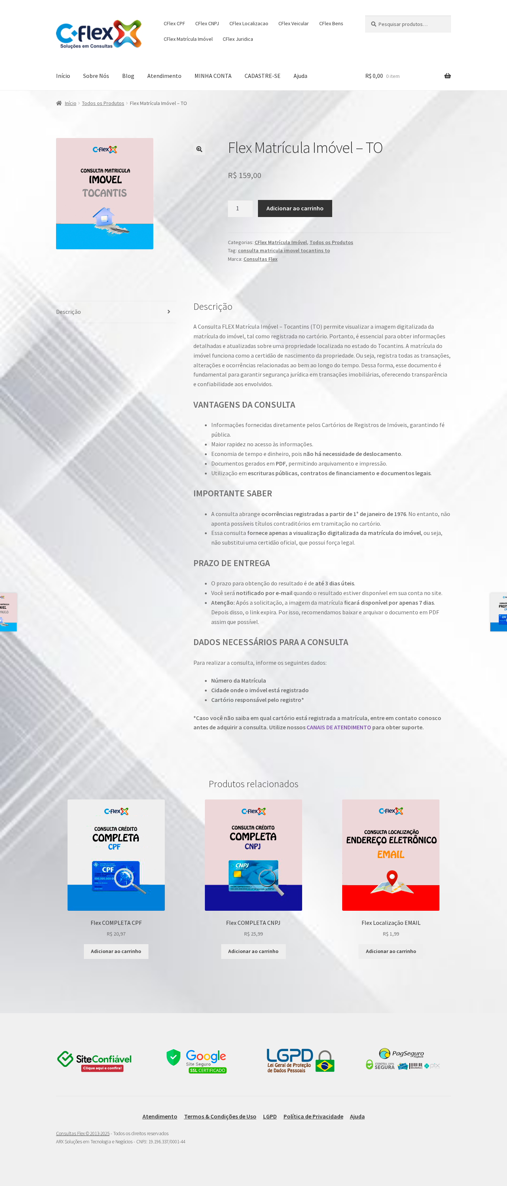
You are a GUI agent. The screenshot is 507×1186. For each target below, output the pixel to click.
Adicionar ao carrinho (295, 208)
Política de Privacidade (313, 1116)
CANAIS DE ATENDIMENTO (339, 727)
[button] (199, 149)
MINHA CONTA (213, 75)
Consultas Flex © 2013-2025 (82, 1133)
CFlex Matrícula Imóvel (188, 39)
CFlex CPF (174, 23)
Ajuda (300, 75)
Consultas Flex (260, 259)
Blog (128, 75)
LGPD (270, 1116)
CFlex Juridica (238, 39)
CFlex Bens (331, 23)
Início (63, 75)
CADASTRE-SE (263, 75)
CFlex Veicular (293, 23)
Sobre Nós (96, 75)
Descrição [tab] (68, 311)
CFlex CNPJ (207, 23)
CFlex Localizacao (248, 23)
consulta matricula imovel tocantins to (284, 250)
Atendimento (164, 75)
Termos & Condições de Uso (220, 1116)
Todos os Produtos (103, 103)
